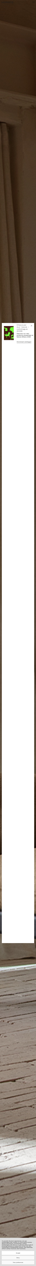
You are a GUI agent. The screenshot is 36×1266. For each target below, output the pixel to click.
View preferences (18, 1262)
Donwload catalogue (24, 342)
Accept (18, 1253)
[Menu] (33, 2)
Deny (18, 1257)
